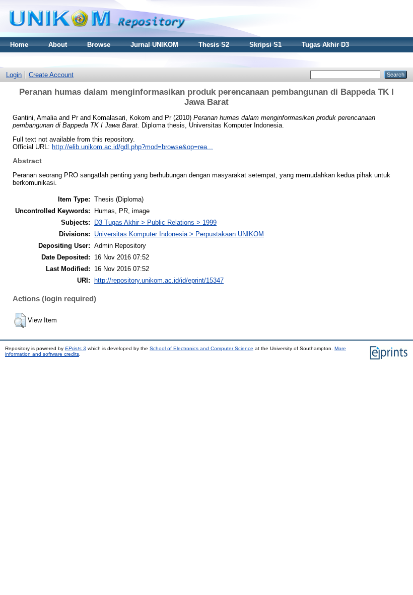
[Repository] (97, 35)
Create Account (51, 75)
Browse (98, 44)
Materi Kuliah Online (42, 59)
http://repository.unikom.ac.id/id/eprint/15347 (159, 280)
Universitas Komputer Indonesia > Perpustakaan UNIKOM (179, 234)
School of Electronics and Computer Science (201, 348)
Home (19, 44)
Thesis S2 (213, 44)
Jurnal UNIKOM (154, 44)
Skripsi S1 (265, 44)
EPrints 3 (75, 348)
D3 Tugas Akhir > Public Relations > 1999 (155, 222)
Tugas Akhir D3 (325, 44)
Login (14, 75)
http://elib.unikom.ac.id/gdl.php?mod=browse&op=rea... (132, 147)
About (57, 44)
